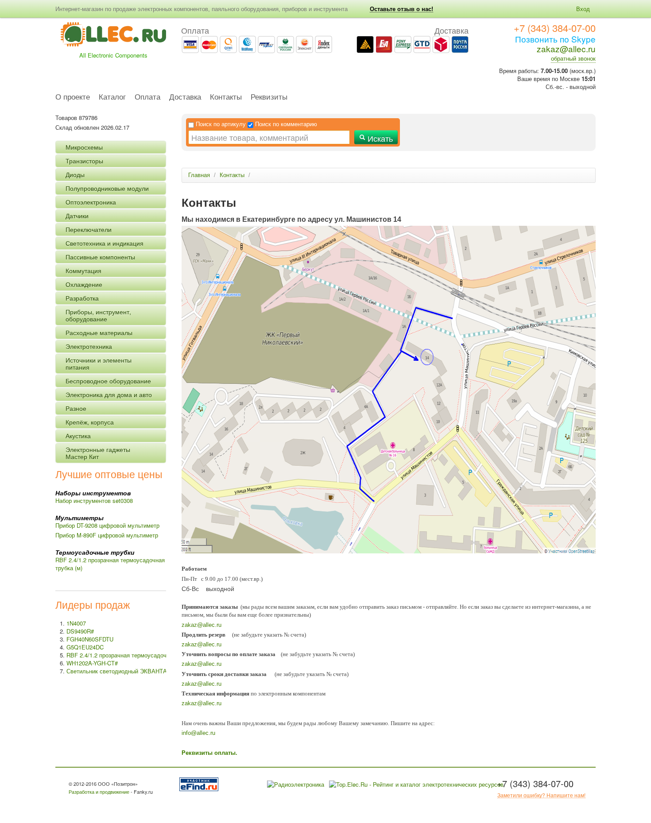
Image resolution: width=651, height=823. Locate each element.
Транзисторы (84, 160)
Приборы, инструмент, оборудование (98, 315)
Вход (583, 8)
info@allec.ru (198, 733)
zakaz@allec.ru (566, 48)
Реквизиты (269, 97)
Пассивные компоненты (100, 256)
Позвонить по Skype (555, 39)
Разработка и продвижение (99, 791)
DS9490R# (80, 631)
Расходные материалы (99, 332)
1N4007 (76, 623)
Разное (76, 408)
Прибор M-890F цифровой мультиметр (106, 535)
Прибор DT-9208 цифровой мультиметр (107, 525)
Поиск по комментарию (286, 124)
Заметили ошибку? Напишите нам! (541, 795)
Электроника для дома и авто (109, 394)
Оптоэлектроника (91, 201)
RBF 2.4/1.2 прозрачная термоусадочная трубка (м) (110, 564)
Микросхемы (84, 147)
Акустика (78, 435)
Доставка (185, 97)
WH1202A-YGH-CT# (92, 663)
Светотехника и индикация (104, 243)
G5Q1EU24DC (85, 647)
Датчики (77, 215)
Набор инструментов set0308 (94, 500)
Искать (379, 138)
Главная (199, 175)
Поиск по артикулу (221, 124)
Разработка (82, 298)
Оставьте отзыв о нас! (401, 9)
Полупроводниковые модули (107, 188)
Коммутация (83, 270)
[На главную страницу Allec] (113, 37)
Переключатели (89, 229)
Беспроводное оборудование (108, 380)
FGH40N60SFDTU (89, 639)
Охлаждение (84, 284)
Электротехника (89, 346)
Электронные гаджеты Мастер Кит (98, 453)
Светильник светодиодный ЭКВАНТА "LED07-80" (132, 671)
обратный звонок (573, 58)
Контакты (226, 97)
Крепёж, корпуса (90, 421)
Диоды (75, 174)
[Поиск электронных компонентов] (200, 783)
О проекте (72, 97)
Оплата (147, 97)
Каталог (112, 97)
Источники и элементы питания (99, 363)
